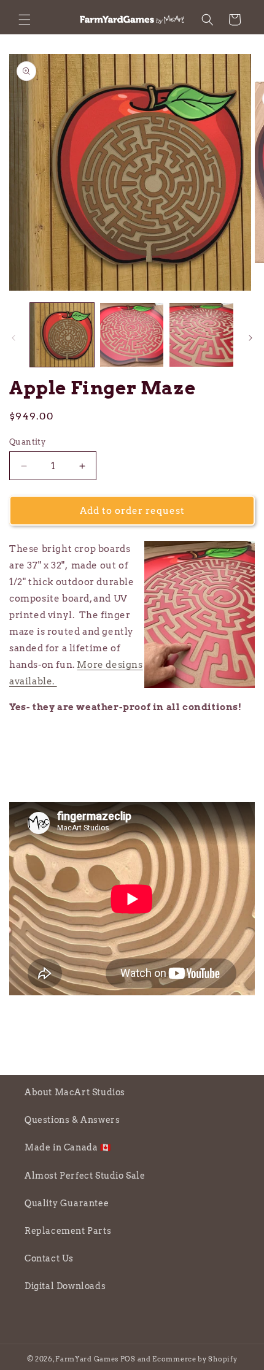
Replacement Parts (68, 1231)
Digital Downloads (65, 1286)
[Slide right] (250, 337)
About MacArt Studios (75, 1092)
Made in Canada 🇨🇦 (68, 1147)
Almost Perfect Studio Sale (85, 1176)
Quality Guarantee (67, 1203)
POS (128, 1359)
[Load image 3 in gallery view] (201, 335)
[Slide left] (13, 337)
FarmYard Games (86, 1359)
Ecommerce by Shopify (194, 1359)
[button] (24, 19)
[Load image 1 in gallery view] (62, 335)
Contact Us (49, 1258)
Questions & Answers (72, 1120)
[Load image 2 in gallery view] (132, 335)
